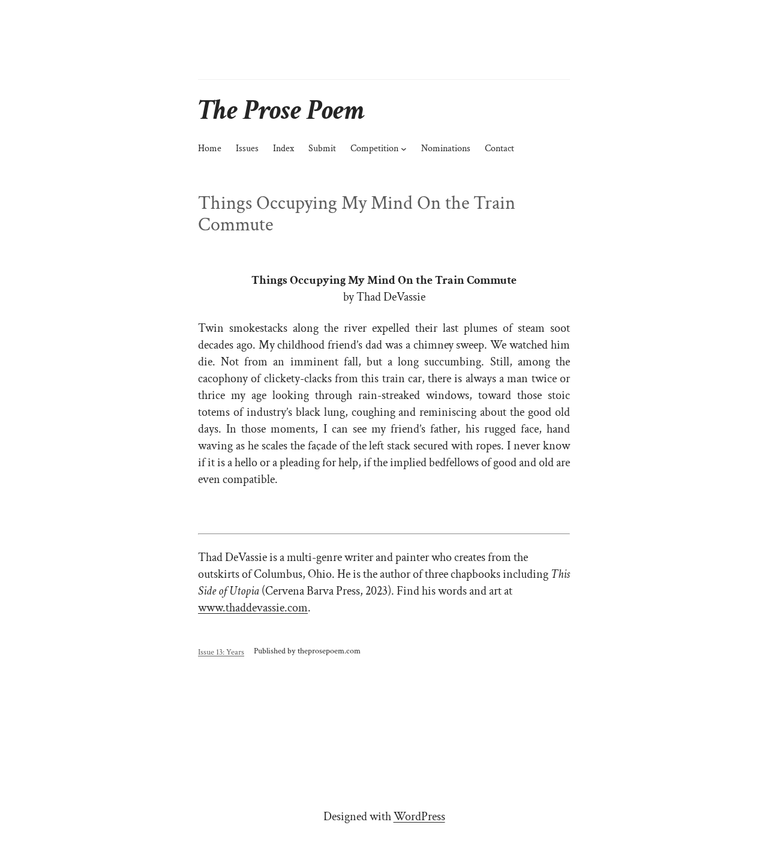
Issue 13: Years (221, 652)
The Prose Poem (281, 110)
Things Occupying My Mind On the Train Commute (356, 214)
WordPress (419, 816)
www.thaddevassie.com (253, 608)
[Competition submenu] (404, 149)
